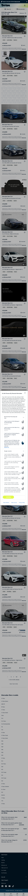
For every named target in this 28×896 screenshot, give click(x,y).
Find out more (17, 1)
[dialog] (14, 448)
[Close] (25, 393)
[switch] (23, 421)
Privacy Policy (22, 502)
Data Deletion (6, 502)
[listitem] (14, 417)
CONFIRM (8, 497)
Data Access (14, 502)
